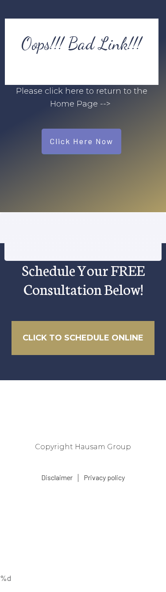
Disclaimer (57, 477)
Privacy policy (104, 477)
